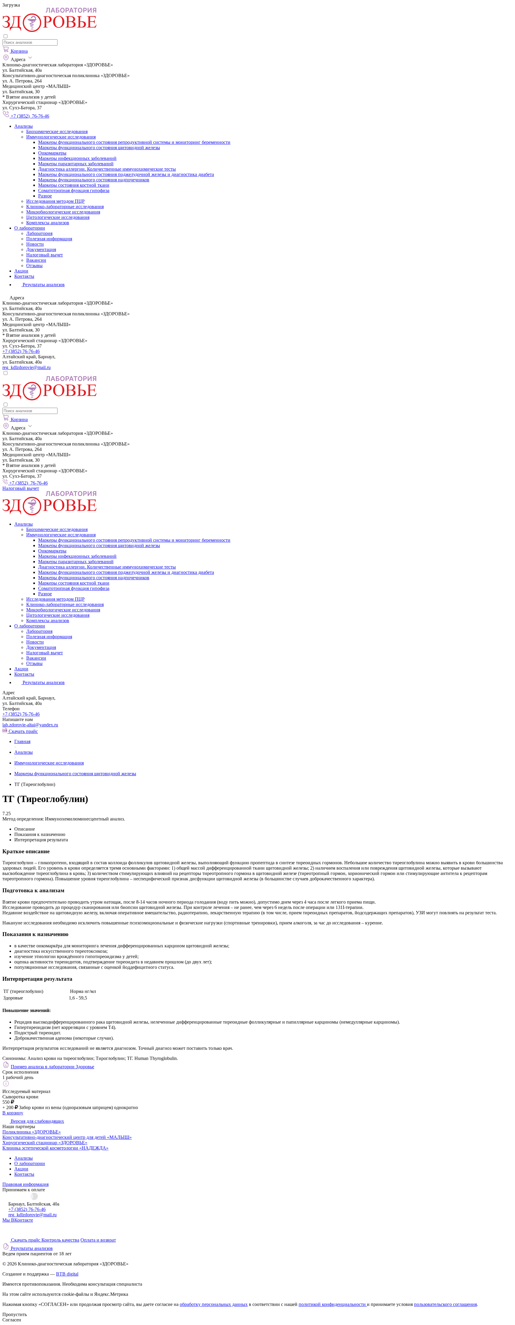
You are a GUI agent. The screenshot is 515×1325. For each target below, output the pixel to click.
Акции (21, 270)
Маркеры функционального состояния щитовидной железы (99, 147)
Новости (35, 244)
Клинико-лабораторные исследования (65, 206)
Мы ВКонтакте (17, 1220)
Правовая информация (25, 1184)
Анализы (23, 126)
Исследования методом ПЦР (55, 201)
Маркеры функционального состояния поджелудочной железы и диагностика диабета (126, 174)
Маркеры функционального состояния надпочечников (93, 179)
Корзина (19, 51)
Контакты (24, 276)
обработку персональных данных (214, 1304)
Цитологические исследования (57, 217)
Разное (45, 195)
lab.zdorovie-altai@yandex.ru (30, 724)
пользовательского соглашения (445, 1304)
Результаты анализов (43, 682)
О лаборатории (29, 228)
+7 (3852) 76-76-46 (21, 351)
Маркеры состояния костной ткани (73, 185)
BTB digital (67, 1273)
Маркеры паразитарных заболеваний (76, 163)
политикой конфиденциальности (333, 1304)
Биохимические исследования (57, 131)
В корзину (12, 1112)
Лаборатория (39, 233)
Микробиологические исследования (63, 211)
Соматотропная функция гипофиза (73, 190)
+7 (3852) (21, 714)
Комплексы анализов (47, 222)
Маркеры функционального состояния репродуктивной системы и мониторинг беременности (134, 142)
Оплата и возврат (98, 1240)
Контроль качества (60, 1240)
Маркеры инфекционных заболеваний (77, 158)
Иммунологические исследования (61, 136)
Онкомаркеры (52, 152)
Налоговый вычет (44, 254)
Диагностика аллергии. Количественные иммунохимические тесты (107, 169)
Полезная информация (49, 238)
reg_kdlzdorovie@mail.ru (26, 367)
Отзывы (34, 265)
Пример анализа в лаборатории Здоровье (52, 1066)
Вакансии (36, 260)
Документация (41, 249)
